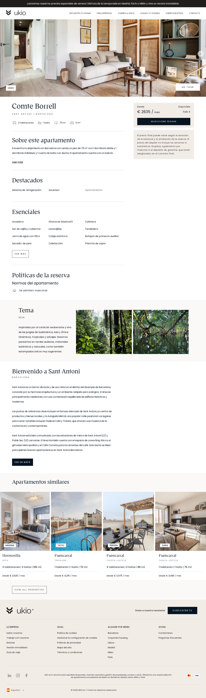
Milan (110, 652)
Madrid (111, 647)
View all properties (29, 589)
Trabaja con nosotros (17, 637)
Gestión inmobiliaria (16, 647)
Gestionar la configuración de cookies (77, 637)
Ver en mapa (22, 462)
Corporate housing (118, 637)
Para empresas (104, 13)
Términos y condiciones (69, 652)
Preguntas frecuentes (170, 637)
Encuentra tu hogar (80, 13)
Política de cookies (67, 633)
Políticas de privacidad (69, 642)
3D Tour (188, 87)
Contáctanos (165, 633)
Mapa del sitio (64, 647)
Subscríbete (182, 610)
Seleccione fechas (164, 121)
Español (15, 690)
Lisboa (111, 642)
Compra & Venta (126, 13)
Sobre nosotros (174, 13)
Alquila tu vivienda (150, 13)
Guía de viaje (13, 652)
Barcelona (113, 633)
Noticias (10, 642)
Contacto (194, 13)
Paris (110, 657)
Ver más (20, 254)
